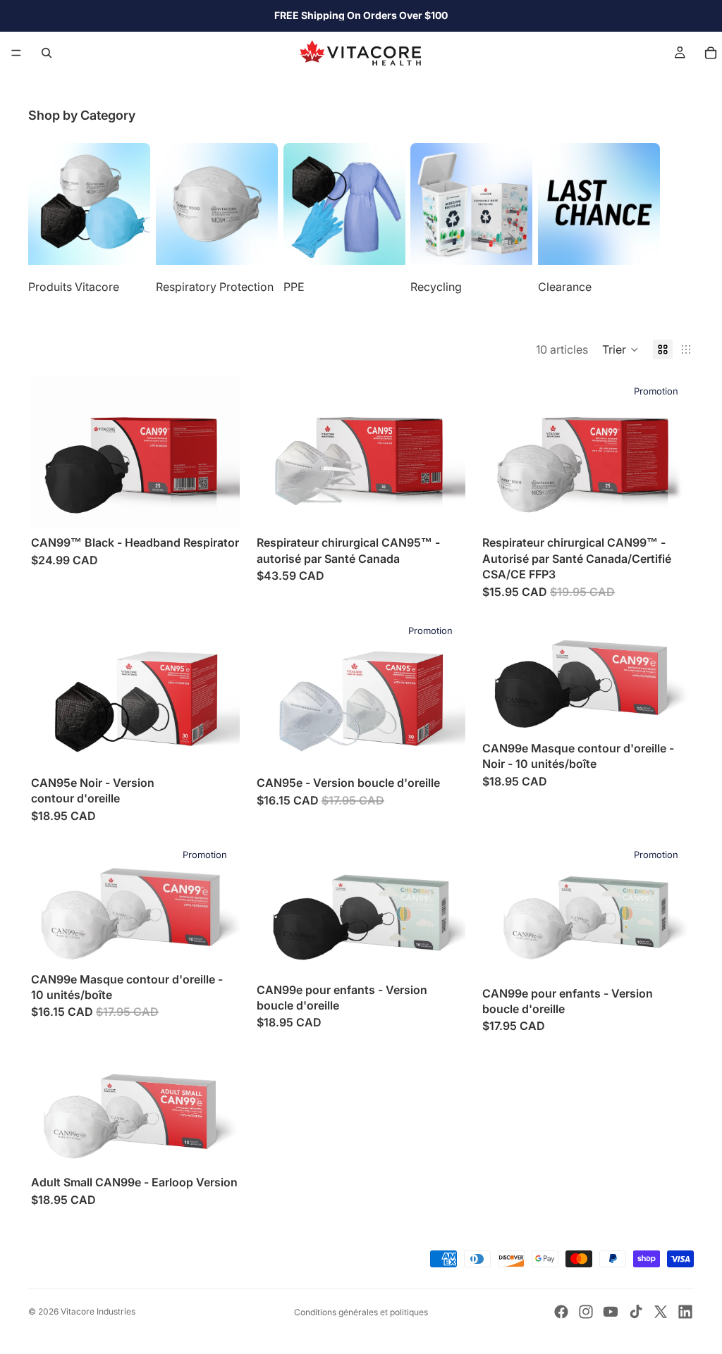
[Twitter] (660, 1311)
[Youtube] (610, 1311)
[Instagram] (585, 1311)
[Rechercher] (46, 52)
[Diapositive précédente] (52, 452)
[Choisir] (218, 508)
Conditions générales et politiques (361, 1312)
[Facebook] (561, 1311)
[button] (620, 349)
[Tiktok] (636, 1311)
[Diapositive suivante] (678, 218)
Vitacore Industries (98, 1311)
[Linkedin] (685, 1311)
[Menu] (16, 53)
